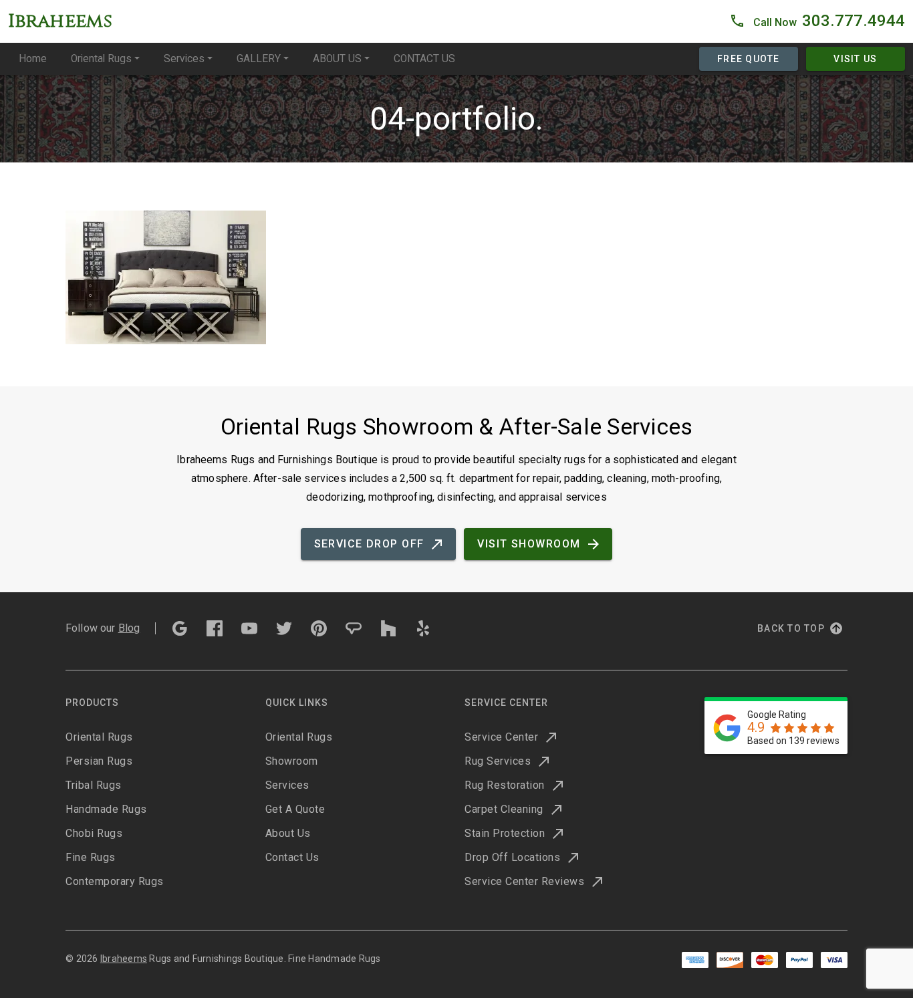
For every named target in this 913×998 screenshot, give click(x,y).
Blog (129, 628)
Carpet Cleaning (504, 809)
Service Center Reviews (524, 881)
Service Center (501, 737)
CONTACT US (424, 59)
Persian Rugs (99, 761)
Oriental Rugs (101, 59)
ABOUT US (337, 59)
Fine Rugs (91, 857)
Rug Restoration (505, 785)
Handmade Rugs (106, 809)
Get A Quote (295, 809)
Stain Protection (505, 833)
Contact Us (292, 857)
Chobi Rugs (94, 833)
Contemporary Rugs (115, 881)
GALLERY (259, 59)
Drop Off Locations (512, 857)
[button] (817, 21)
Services (184, 59)
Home (33, 59)
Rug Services (498, 761)
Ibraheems (123, 958)
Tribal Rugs (94, 785)
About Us (288, 833)
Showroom (291, 761)
